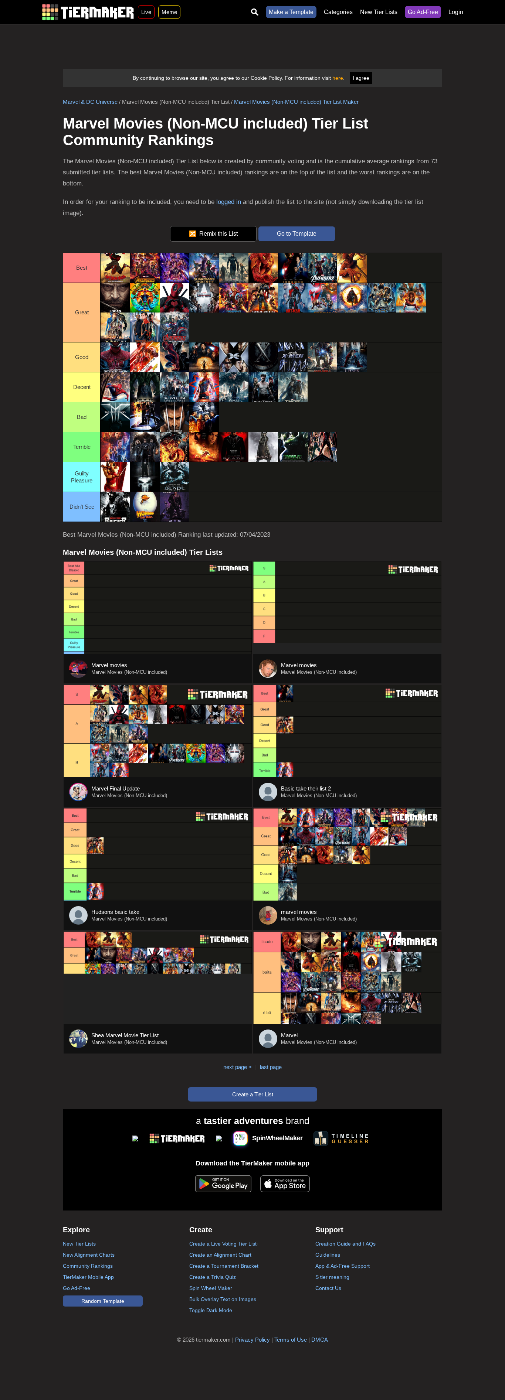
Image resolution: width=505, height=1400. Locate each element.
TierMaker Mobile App (88, 1277)
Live (146, 12)
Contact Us (328, 1288)
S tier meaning (332, 1277)
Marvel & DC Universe (90, 102)
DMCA (319, 1339)
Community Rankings (88, 1266)
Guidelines (327, 1255)
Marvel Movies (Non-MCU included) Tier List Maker (296, 102)
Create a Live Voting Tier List (223, 1244)
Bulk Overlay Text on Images (222, 1299)
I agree (361, 78)
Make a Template (291, 12)
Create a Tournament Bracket (223, 1266)
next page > (237, 1067)
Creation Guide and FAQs (345, 1244)
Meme (169, 12)
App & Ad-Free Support (342, 1266)
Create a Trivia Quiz (212, 1277)
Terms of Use (290, 1339)
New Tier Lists (378, 12)
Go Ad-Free (423, 12)
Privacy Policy (252, 1339)
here (337, 78)
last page (271, 1067)
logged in (228, 201)
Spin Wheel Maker (210, 1288)
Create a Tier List (252, 1094)
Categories (338, 12)
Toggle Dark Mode (210, 1310)
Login (455, 12)
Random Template (102, 1301)
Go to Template (296, 234)
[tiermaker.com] (88, 12)
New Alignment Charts (89, 1255)
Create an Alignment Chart (220, 1255)
